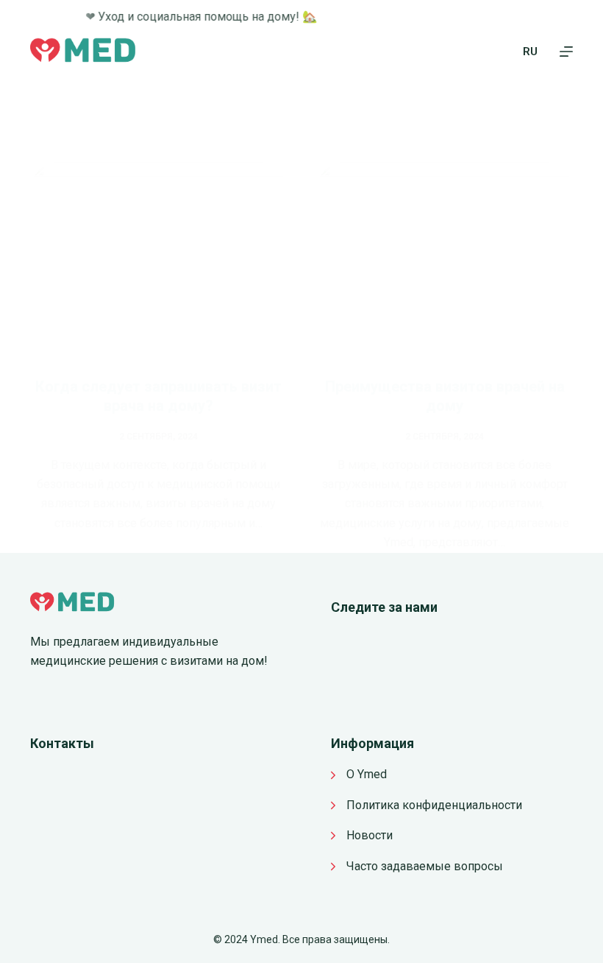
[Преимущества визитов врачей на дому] (444, 258)
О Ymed (366, 774)
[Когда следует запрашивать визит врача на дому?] (158, 258)
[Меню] (566, 51)
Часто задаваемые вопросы (424, 866)
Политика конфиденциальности (434, 805)
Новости (369, 835)
